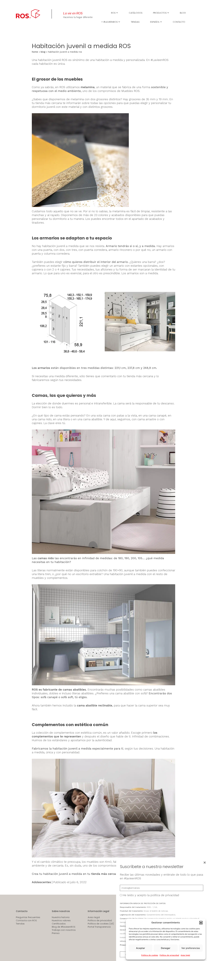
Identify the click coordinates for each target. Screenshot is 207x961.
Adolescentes (41, 882)
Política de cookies (149, 955)
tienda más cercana (105, 874)
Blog (183, 12)
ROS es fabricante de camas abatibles (59, 689)
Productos (160, 12)
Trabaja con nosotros (64, 930)
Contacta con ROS (26, 920)
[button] (200, 922)
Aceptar (140, 948)
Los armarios (41, 368)
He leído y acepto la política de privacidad (151, 895)
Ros (113, 12)
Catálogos (135, 12)
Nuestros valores (61, 920)
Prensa (55, 933)
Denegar (165, 948)
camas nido (46, 558)
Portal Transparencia (99, 926)
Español (155, 21)
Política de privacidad (169, 955)
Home (35, 51)
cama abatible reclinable (94, 705)
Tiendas (135, 21)
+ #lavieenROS (109, 21)
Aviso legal (185, 955)
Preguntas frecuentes (28, 917)
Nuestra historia (60, 917)
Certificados (59, 923)
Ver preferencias (190, 948)
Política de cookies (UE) (101, 923)
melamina (88, 87)
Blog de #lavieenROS (63, 926)
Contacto (179, 21)
